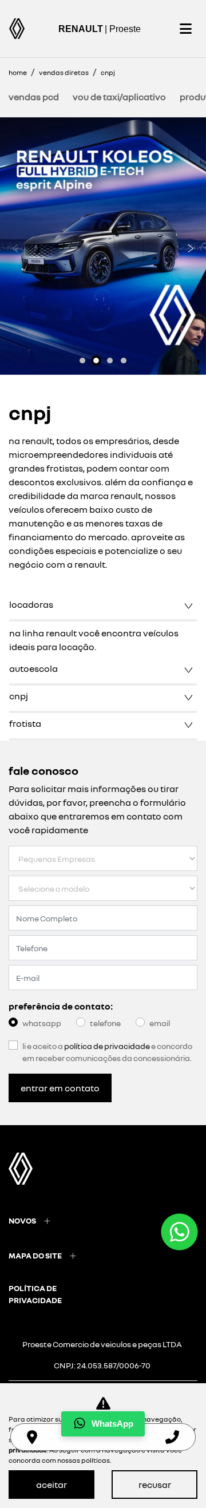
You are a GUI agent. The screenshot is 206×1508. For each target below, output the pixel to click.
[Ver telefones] (172, 1437)
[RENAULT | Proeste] (17, 28)
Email (159, 1023)
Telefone (105, 1023)
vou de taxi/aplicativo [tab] (119, 96)
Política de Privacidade (107, 1046)
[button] (15, 246)
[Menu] (185, 28)
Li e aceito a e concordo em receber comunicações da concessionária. (107, 1052)
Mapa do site (35, 1255)
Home (18, 72)
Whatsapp (41, 1023)
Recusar (154, 1484)
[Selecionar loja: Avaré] (32, 1437)
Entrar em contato (60, 1088)
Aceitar (51, 1484)
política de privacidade (35, 1294)
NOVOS (22, 1220)
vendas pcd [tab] (34, 96)
